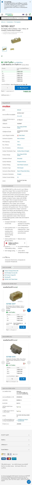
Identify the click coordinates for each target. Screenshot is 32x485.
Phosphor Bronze (21, 161)
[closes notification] (30, 2)
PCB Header (20, 168)
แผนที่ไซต (3, 468)
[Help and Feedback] (29, 482)
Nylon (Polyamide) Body (23, 171)
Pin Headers (17, 22)
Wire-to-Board (21, 138)
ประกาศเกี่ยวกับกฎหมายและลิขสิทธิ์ (20, 464)
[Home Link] (12, 14)
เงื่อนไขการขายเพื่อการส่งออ (7, 466)
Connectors (10, 22)
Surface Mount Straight (23, 151)
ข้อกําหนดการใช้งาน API (20, 466)
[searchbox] (14, 18)
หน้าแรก (3, 22)
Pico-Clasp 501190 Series (22, 127)
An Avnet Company (5, 475)
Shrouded (19, 158)
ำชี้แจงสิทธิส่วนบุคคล (6, 464)
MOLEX (19, 110)
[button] (2, 14)
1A (17, 177)
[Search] (29, 18)
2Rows (19, 144)
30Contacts (20, 148)
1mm (18, 141)
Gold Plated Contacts (22, 164)
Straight (19, 174)
